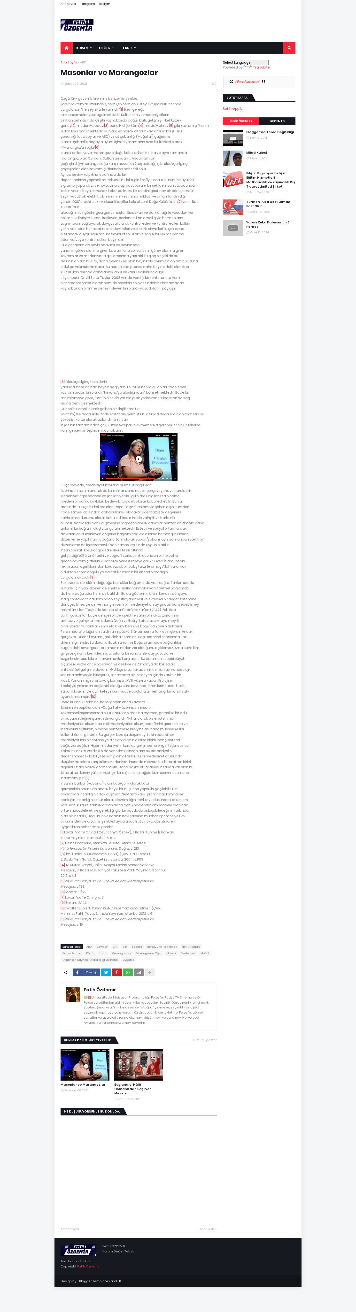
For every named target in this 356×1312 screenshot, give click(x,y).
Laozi (103, 953)
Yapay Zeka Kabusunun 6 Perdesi (268, 224)
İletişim (104, 4)
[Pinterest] (117, 972)
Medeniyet (188, 953)
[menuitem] (67, 48)
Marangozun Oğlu (148, 953)
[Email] (139, 972)
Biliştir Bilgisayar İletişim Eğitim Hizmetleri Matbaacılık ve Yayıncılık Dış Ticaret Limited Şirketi (270, 180)
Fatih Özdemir (100, 990)
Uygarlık (128, 960)
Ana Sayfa (69, 62)
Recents (277, 121)
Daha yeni (71, 1229)
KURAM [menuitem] (82, 48)
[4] (141, 125)
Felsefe (137, 947)
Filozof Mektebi (247, 81)
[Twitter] (106, 972)
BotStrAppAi (232, 108)
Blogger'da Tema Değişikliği (270, 132)
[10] (93, 696)
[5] (171, 125)
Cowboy (102, 947)
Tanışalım (87, 4)
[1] (121, 109)
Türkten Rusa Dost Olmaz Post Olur (268, 203)
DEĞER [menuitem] (104, 48)
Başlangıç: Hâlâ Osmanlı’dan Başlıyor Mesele (132, 1089)
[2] (73, 125)
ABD (83, 62)
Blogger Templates (94, 1281)
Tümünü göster (205, 1040)
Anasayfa (68, 4)
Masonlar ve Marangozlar (83, 1085)
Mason (171, 953)
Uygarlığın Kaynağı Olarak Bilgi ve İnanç (90, 960)
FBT (120, 1281)
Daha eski (206, 1229)
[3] (106, 125)
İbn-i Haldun (191, 947)
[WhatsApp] (128, 972)
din (125, 947)
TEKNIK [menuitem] (127, 48)
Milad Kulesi (256, 153)
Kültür (90, 953)
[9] (92, 577)
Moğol (205, 953)
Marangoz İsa (121, 953)
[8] (63, 381)
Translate (261, 67)
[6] (97, 147)
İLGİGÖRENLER (241, 121)
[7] (180, 201)
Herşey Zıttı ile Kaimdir (162, 947)
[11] (87, 778)
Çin (115, 947)
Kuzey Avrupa (71, 953)
